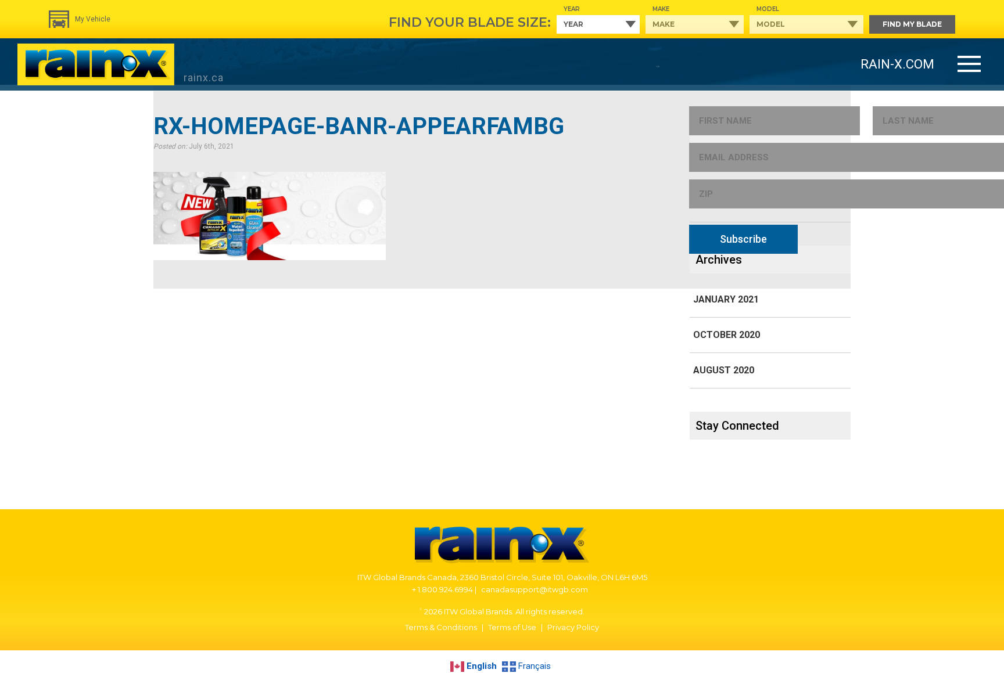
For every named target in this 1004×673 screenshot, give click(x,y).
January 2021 (726, 299)
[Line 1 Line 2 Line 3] (969, 65)
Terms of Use (512, 627)
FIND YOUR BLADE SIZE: (470, 22)
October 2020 (726, 334)
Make (660, 9)
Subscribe (743, 239)
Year (572, 9)
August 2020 (723, 370)
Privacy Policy (573, 627)
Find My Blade (912, 24)
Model (767, 9)
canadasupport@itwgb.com (534, 589)
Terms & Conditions (441, 627)
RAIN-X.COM (897, 64)
